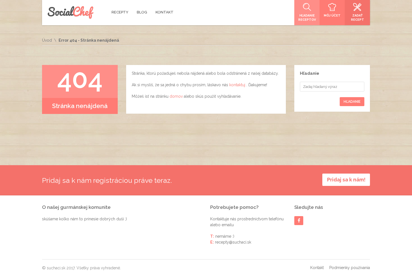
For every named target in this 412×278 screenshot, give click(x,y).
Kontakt (317, 267)
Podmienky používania (349, 267)
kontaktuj (237, 85)
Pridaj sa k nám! (346, 180)
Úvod (47, 40)
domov (177, 96)
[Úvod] (70, 12)
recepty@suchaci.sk (233, 242)
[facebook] (299, 220)
